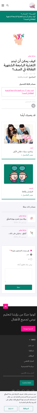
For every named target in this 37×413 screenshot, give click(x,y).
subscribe (26, 382)
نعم (28, 254)
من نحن (31, 345)
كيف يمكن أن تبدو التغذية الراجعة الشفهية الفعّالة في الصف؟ (19, 92)
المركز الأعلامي (29, 361)
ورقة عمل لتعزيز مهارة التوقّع (16, 219)
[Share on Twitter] (33, 106)
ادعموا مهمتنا (28, 328)
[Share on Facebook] (33, 106)
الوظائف (31, 355)
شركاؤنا (31, 350)
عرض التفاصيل (28, 154)
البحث (7, 5)
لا (28, 259)
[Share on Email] (33, 106)
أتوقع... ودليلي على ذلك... (17, 233)
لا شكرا (10, 408)
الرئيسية (32, 13)
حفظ (18, 287)
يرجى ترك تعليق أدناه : (24, 264)
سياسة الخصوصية (27, 366)
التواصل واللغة (27, 191)
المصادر (25, 13)
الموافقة (26, 408)
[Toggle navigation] (3, 5)
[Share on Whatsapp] (33, 106)
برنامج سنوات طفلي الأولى (23, 151)
